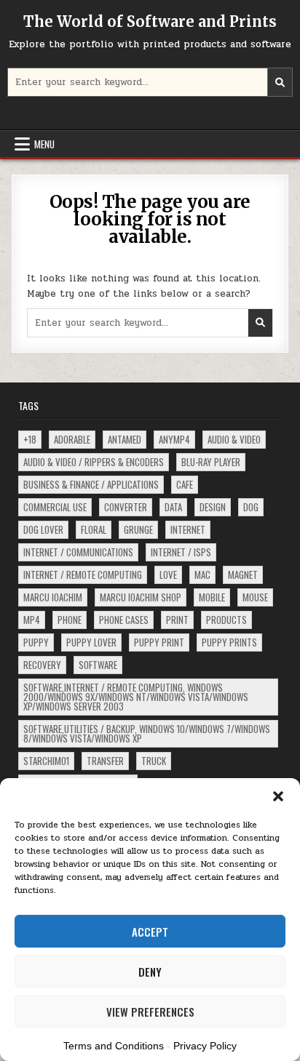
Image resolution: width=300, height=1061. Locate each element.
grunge (138, 529)
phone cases (124, 619)
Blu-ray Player (210, 462)
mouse (255, 597)
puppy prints (229, 642)
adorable (72, 439)
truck (153, 760)
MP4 (31, 619)
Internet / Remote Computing (82, 574)
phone (70, 619)
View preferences (150, 1012)
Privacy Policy (205, 1046)
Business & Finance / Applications (91, 484)
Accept (150, 932)
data (173, 507)
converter (125, 507)
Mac (202, 574)
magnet (243, 574)
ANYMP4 (174, 439)
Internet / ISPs (181, 552)
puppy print (159, 642)
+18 (29, 439)
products (226, 619)
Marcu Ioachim (52, 597)
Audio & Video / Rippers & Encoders (93, 462)
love (168, 574)
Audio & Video (234, 439)
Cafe (184, 484)
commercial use (55, 507)
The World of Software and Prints (150, 21)
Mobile (212, 597)
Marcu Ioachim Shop (140, 597)
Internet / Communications (78, 552)
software (98, 664)
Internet (187, 529)
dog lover (43, 529)
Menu (44, 144)
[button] (278, 796)
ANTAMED (124, 439)
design (213, 507)
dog (250, 507)
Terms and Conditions (113, 1046)
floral (93, 529)
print (177, 619)
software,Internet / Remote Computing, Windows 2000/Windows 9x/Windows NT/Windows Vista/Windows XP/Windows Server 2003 (135, 696)
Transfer (105, 760)
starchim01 (46, 760)
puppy (36, 642)
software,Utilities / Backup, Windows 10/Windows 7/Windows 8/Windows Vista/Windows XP (146, 733)
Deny (150, 972)
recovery (42, 664)
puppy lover (91, 642)
